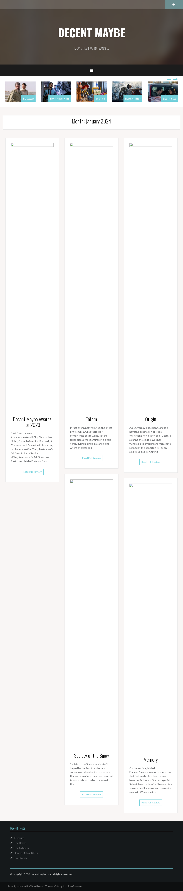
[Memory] (150, 617)
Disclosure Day (169, 98)
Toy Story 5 (100, 98)
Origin (150, 419)
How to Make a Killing (59, 98)
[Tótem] (91, 276)
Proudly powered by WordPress (25, 886)
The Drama (20, 842)
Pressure (19, 837)
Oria (56, 886)
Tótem (91, 419)
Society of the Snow (91, 755)
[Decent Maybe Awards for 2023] (32, 276)
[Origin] (150, 276)
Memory (151, 759)
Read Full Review (32, 471)
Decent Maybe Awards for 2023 (32, 421)
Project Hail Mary (132, 98)
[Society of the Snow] (91, 613)
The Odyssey (28, 98)
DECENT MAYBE (91, 32)
